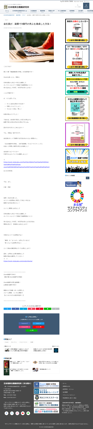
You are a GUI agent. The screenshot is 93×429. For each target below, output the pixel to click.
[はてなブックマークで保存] (23, 309)
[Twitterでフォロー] (12, 413)
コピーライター (24, 342)
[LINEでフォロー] (28, 413)
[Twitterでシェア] (7, 309)
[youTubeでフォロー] (23, 413)
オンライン (14, 342)
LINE (31, 330)
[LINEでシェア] (47, 309)
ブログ (6, 19)
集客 (32, 342)
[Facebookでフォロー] (6, 413)
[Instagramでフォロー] (17, 413)
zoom (7, 342)
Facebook (24, 323)
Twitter (38, 323)
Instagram (24, 326)
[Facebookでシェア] (15, 309)
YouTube (38, 326)
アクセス (87, 1)
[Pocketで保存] (31, 309)
